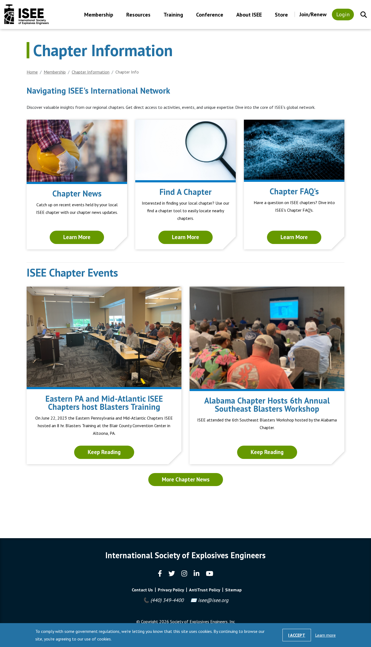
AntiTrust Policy (204, 589)
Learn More (76, 237)
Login (343, 14)
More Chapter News (185, 479)
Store (281, 15)
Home (32, 72)
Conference (209, 15)
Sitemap (233, 589)
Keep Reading (104, 452)
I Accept (296, 635)
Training (173, 15)
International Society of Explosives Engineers (26, 14)
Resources (138, 15)
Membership (98, 15)
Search (363, 14)
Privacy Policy (171, 589)
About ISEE (249, 15)
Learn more (325, 635)
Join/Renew (312, 14)
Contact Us (142, 589)
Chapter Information (90, 72)
